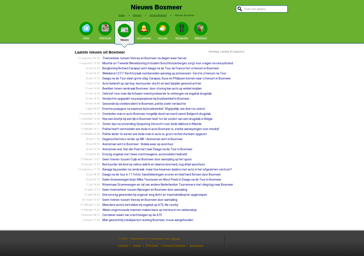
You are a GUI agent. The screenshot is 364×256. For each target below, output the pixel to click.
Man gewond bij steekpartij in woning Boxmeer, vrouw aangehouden (147, 220)
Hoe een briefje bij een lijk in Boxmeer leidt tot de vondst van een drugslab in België (157, 119)
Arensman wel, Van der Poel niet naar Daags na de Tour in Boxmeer (147, 149)
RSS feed (152, 245)
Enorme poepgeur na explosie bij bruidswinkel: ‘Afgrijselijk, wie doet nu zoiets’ (154, 108)
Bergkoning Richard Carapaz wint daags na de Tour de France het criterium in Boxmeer (160, 68)
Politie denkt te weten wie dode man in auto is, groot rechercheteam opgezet (154, 134)
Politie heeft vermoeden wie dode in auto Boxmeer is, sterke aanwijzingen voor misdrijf (160, 129)
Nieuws (124, 40)
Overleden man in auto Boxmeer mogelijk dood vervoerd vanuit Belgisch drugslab (156, 113)
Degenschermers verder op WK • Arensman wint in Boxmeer (142, 139)
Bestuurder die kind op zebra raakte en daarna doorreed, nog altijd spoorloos (153, 164)
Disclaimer (196, 245)
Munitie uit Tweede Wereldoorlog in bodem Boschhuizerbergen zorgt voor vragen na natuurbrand (167, 63)
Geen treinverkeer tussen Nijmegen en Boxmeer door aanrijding (144, 189)
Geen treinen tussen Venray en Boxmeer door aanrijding (139, 199)
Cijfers (86, 38)
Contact (123, 245)
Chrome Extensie (173, 245)
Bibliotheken (201, 38)
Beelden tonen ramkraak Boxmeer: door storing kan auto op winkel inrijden (152, 88)
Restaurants (181, 38)
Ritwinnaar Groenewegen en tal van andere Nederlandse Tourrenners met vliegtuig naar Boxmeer (167, 184)
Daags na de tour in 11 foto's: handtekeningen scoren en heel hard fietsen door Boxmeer (161, 174)
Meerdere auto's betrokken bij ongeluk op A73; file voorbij (140, 204)
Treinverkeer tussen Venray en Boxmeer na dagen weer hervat (144, 58)
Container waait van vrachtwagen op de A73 (132, 215)
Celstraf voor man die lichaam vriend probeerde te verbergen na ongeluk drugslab (157, 93)
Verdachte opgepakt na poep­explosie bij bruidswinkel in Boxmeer (146, 98)
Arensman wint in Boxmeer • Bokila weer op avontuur (137, 144)
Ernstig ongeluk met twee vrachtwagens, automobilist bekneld (144, 154)
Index (122, 15)
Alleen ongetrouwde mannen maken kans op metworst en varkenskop (149, 210)
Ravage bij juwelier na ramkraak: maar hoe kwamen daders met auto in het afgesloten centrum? (167, 169)
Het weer (162, 38)
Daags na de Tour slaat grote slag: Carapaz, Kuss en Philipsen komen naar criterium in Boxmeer (166, 78)
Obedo (175, 238)
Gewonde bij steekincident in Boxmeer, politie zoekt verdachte (144, 103)
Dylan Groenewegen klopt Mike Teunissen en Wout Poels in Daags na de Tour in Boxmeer (161, 179)
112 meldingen (144, 38)
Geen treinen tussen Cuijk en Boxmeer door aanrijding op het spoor (147, 159)
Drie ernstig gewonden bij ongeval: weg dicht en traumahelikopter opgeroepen (154, 194)
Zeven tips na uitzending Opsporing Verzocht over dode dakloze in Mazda (151, 124)
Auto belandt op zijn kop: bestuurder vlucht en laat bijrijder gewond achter (151, 83)
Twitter (136, 245)
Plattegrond (105, 38)
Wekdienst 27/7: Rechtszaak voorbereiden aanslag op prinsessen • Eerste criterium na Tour (164, 73)
